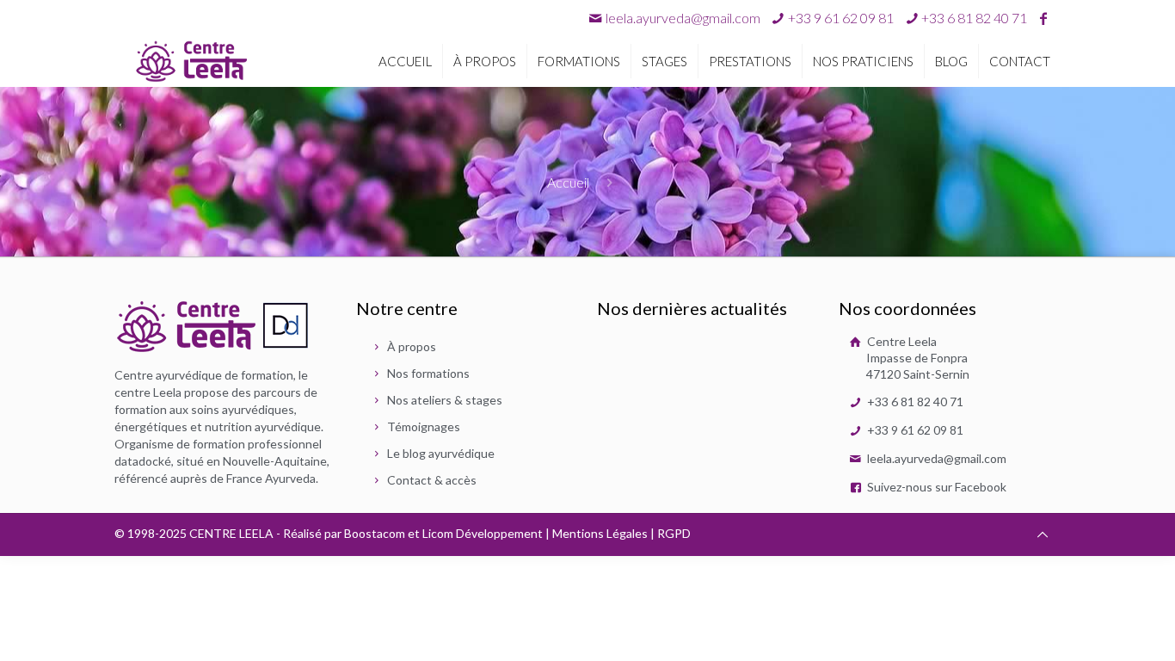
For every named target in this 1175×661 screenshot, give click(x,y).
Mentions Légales (600, 533)
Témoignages (423, 426)
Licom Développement (482, 533)
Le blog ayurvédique (441, 453)
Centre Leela (916, 357)
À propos (411, 346)
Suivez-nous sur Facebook (935, 486)
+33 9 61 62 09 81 (913, 430)
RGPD (674, 533)
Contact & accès (432, 480)
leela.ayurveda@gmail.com (683, 17)
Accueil (568, 182)
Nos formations (428, 373)
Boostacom (374, 533)
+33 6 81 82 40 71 (913, 401)
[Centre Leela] (192, 60)
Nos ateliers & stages (444, 399)
